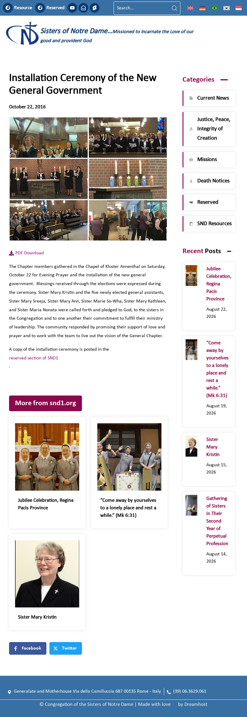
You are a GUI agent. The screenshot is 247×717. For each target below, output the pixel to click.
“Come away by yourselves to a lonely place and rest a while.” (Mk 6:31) (128, 508)
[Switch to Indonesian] (239, 8)
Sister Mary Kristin (37, 617)
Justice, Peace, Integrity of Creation (213, 129)
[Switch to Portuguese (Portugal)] (214, 8)
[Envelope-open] (83, 8)
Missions (207, 160)
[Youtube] (72, 8)
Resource (23, 7)
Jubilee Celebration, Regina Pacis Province (218, 284)
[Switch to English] (190, 8)
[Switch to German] (202, 8)
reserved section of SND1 (33, 358)
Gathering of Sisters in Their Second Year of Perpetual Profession (217, 521)
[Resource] (8, 8)
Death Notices (213, 181)
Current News (213, 98)
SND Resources (214, 224)
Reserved (55, 7)
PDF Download (29, 253)
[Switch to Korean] (226, 8)
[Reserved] (40, 8)
